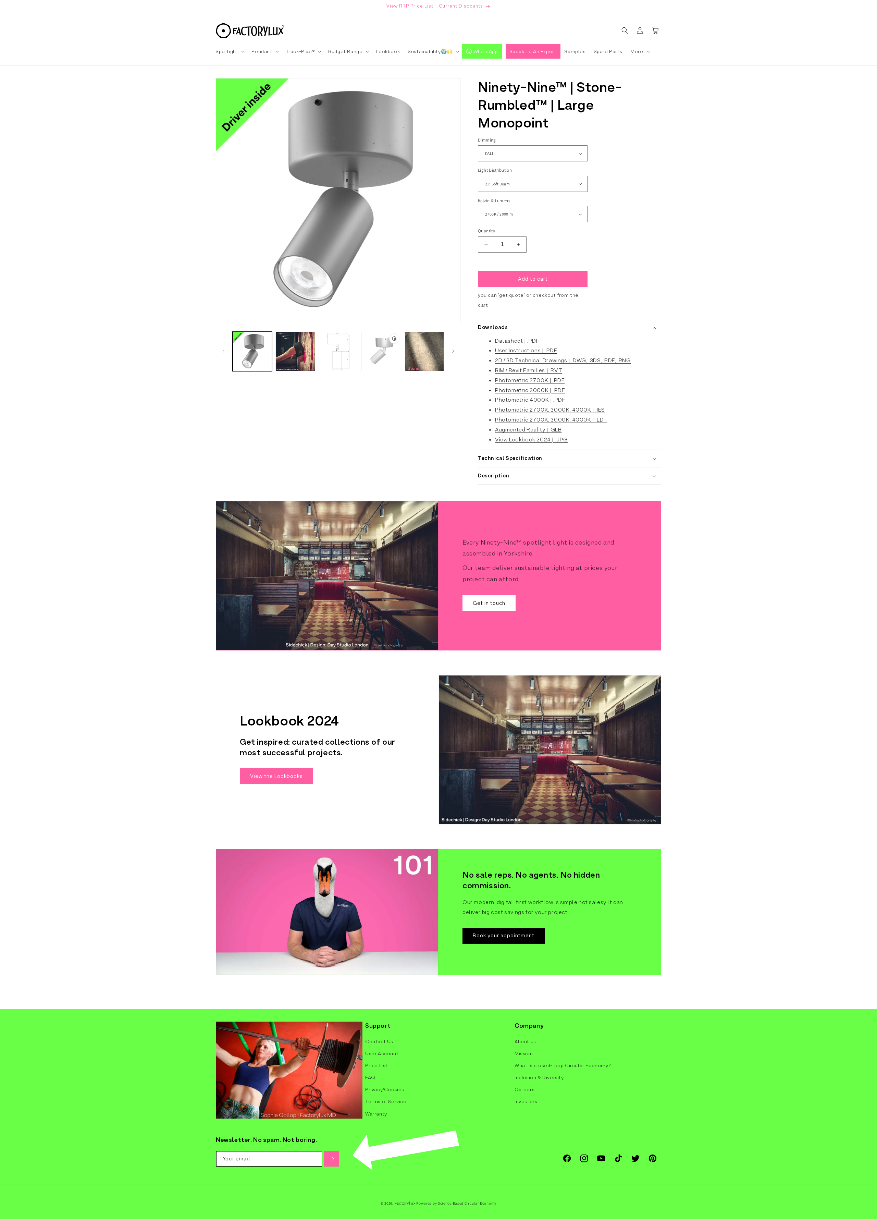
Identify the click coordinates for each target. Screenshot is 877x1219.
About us (525, 1041)
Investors (526, 1101)
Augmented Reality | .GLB (528, 429)
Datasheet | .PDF (517, 341)
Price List (376, 1065)
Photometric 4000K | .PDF (530, 400)
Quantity (486, 231)
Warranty (376, 1114)
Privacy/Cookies (384, 1089)
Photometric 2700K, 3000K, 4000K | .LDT (551, 419)
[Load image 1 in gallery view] (252, 351)
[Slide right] (453, 351)
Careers (524, 1089)
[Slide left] (223, 351)
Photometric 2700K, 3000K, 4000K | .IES (550, 409)
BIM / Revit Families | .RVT (528, 370)
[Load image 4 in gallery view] (424, 351)
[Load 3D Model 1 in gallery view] (381, 351)
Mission (524, 1053)
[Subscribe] (331, 1159)
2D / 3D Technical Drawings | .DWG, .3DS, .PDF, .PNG (563, 360)
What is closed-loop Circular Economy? (563, 1065)
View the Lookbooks (276, 776)
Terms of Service (386, 1101)
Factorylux (405, 1203)
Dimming (487, 140)
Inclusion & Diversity (539, 1077)
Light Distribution (495, 170)
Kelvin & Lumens (494, 201)
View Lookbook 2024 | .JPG (531, 439)
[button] (229, 51)
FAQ (370, 1077)
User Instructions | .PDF (526, 350)
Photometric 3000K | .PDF (530, 390)
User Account (381, 1053)
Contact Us (379, 1041)
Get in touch (489, 603)
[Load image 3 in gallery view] (338, 351)
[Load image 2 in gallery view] (295, 351)
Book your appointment (503, 936)
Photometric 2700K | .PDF (530, 380)
